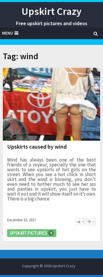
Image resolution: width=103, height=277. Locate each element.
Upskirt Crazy (51, 11)
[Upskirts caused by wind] (51, 104)
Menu (7, 33)
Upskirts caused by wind (37, 146)
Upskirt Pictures (28, 233)
